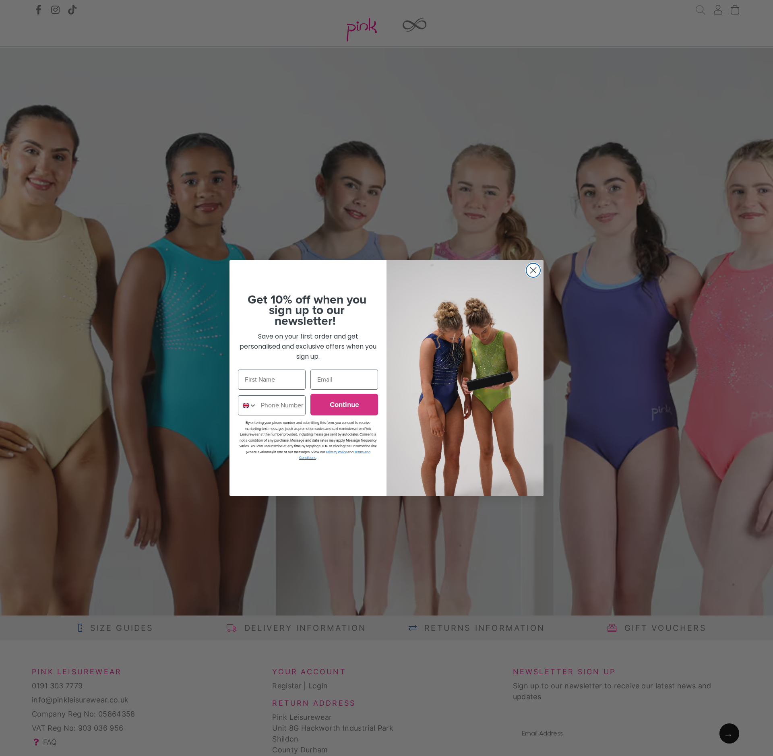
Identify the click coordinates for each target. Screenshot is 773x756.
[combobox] (247, 405)
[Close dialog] (533, 270)
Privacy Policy (336, 452)
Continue (344, 404)
